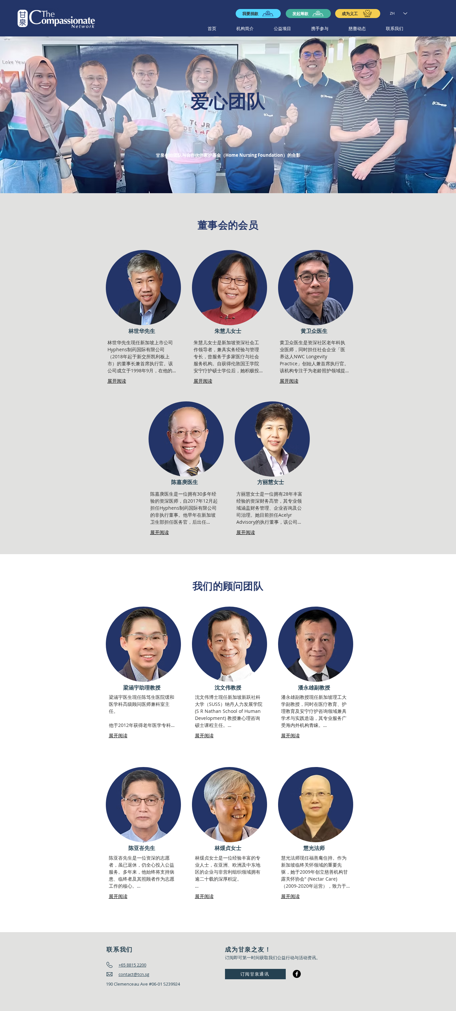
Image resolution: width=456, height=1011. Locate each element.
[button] (245, 28)
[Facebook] (297, 974)
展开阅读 (116, 381)
